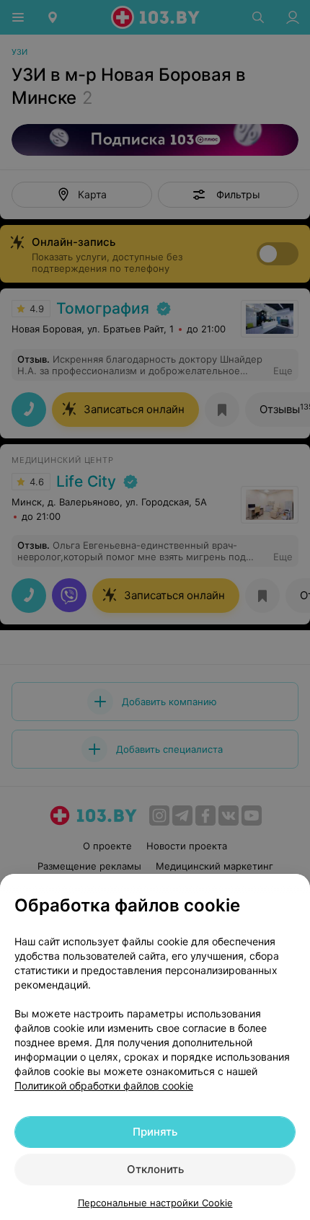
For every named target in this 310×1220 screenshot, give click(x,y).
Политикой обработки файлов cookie (103, 1085)
